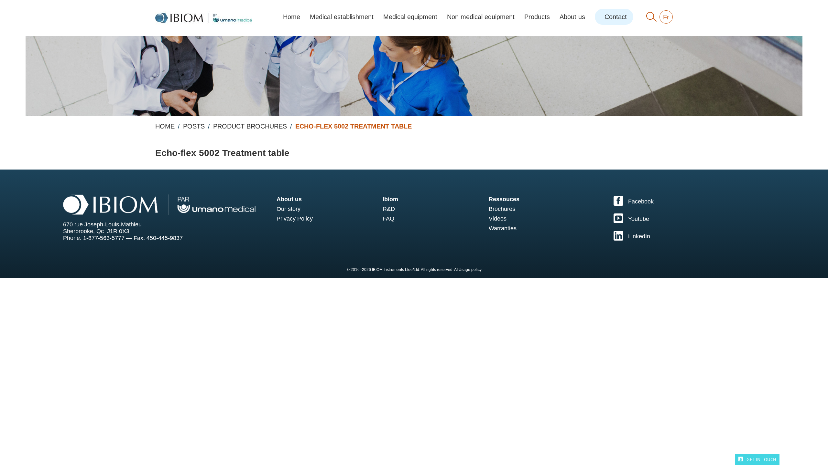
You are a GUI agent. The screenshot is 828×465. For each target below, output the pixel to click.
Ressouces (504, 199)
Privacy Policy (295, 218)
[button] (651, 17)
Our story (288, 209)
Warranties (503, 228)
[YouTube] (676, 218)
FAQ (388, 218)
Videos (498, 218)
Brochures (502, 209)
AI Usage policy (468, 269)
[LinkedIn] (676, 235)
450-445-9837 (165, 238)
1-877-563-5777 (104, 238)
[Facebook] (676, 200)
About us (289, 199)
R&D (389, 209)
